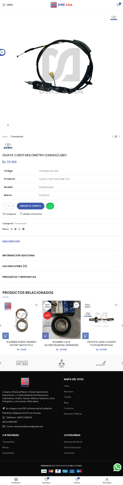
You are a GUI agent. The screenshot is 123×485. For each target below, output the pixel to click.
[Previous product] (112, 136)
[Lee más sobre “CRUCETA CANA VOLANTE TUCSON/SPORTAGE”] (85, 336)
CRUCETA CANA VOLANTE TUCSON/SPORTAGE (101, 343)
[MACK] (100, 363)
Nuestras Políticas (73, 413)
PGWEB (78, 466)
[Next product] (119, 136)
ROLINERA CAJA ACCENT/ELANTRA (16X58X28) (61, 343)
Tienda (67, 397)
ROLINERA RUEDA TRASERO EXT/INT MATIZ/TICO (21, 343)
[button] (50, 206)
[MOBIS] (22, 363)
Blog (66, 402)
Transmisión (17, 136)
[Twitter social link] (15, 229)
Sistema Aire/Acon (73, 441)
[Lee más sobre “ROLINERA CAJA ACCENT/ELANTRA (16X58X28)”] (45, 336)
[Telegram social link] (23, 229)
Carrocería (69, 452)
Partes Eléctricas (72, 447)
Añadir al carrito (30, 206)
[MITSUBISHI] (61, 363)
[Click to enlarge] (8, 125)
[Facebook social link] (11, 229)
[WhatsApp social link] (19, 229)
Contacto (69, 408)
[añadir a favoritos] (36, 305)
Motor (5, 447)
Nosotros (68, 391)
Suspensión (8, 452)
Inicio (5, 136)
